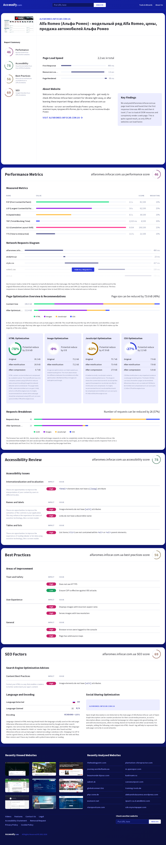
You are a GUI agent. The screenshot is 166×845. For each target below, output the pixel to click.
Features (18, 816)
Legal (41, 816)
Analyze (99, 5)
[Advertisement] (101, 45)
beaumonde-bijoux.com (98, 775)
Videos (8, 816)
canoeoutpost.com (134, 781)
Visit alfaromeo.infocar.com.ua (61, 117)
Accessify (12, 5)
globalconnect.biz (95, 788)
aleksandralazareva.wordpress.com (141, 794)
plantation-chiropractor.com (139, 762)
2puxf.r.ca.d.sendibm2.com (137, 801)
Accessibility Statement (16, 820)
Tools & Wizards (145, 5)
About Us (159, 5)
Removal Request (38, 820)
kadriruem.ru (131, 775)
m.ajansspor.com (133, 769)
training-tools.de (133, 788)
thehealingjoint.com (96, 762)
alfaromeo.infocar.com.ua (55, 18)
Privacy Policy (11, 824)
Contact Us (31, 816)
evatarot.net (93, 801)
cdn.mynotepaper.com (135, 807)
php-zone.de (93, 794)
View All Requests (83, 269)
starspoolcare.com (96, 807)
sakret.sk (91, 781)
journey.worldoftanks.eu (98, 769)
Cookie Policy (27, 824)
